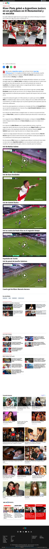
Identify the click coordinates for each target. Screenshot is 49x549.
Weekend (4, 541)
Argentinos (14, 298)
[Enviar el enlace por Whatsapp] (11, 67)
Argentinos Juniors (18, 71)
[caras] (30, 506)
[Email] (15, 67)
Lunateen (12, 540)
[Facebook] (20, 532)
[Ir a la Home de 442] (7, 3)
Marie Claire (5, 539)
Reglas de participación (42, 537)
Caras (4, 537)
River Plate (5, 298)
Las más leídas (7, 334)
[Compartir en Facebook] (4, 67)
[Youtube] (26, 531)
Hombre (4, 540)
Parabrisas (5, 542)
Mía (11, 539)
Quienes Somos (34, 536)
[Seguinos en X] (23, 532)
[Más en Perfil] (10, 502)
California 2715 (8, 547)
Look (11, 537)
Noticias (4, 538)
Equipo (41, 536)
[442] (24, 528)
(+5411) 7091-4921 (27, 547)
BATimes (12, 541)
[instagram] (17, 532)
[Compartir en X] (7, 67)
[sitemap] (31, 531)
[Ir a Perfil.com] (43, 1)
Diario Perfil (5, 536)
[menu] (4, 3)
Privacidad (34, 538)
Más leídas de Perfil (9, 356)
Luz (11, 538)
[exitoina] (8, 506)
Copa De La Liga (21, 298)
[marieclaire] (19, 506)
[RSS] (28, 531)
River (10, 298)
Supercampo (13, 536)
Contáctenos (34, 537)
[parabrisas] (41, 506)
